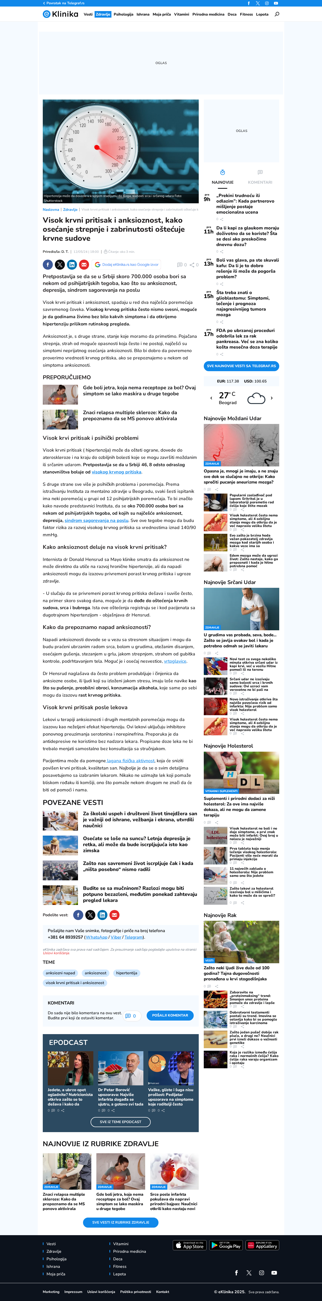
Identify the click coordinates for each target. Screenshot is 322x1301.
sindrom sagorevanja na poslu (96, 520)
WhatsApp (96, 937)
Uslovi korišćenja (56, 953)
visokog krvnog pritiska (116, 472)
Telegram (134, 937)
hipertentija (126, 973)
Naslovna (51, 209)
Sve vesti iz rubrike (120, 1222)
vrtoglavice (175, 661)
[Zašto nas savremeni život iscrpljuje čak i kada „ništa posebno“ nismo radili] (60, 870)
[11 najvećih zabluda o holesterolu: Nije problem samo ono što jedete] (215, 876)
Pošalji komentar (170, 1015)
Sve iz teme (120, 1122)
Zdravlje (70, 209)
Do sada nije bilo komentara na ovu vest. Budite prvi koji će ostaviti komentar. (85, 1015)
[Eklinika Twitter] (258, 3)
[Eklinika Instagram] (267, 3)
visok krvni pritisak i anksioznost (75, 983)
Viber (116, 937)
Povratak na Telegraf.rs (66, 3)
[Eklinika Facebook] (249, 3)
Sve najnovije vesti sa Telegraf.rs (241, 366)
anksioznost (95, 973)
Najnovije (232, 418)
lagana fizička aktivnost (130, 761)
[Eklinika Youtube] (276, 3)
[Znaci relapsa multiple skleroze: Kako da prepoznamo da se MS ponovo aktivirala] (60, 419)
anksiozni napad (60, 973)
